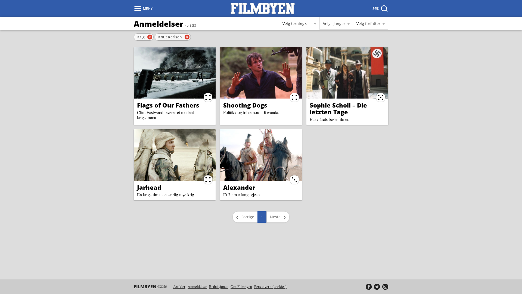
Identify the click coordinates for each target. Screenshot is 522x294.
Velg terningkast (297, 23)
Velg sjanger (334, 23)
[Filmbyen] (262, 8)
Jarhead (149, 187)
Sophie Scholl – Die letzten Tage (338, 108)
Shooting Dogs (245, 105)
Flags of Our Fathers (168, 105)
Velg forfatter (368, 23)
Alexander (239, 187)
